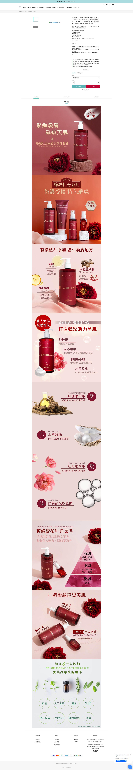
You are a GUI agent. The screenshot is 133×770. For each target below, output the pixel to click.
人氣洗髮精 (61, 7)
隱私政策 (38, 741)
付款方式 (57, 739)
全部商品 (21, 11)
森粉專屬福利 (26, 7)
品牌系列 (34, 7)
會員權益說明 (38, 743)
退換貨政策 (56, 743)
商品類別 (41, 7)
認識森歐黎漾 (76, 7)
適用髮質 (48, 7)
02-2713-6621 (93, 739)
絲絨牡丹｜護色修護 (32, 11)
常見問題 (76, 741)
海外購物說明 (57, 744)
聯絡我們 (76, 739)
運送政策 (57, 741)
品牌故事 (38, 739)
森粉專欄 (69, 7)
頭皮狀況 (54, 7)
